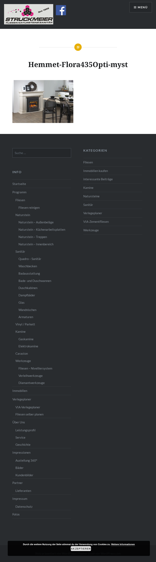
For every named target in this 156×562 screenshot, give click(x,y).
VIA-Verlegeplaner (27, 407)
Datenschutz (23, 506)
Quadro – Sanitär (29, 259)
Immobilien (19, 390)
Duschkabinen (27, 288)
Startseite (19, 184)
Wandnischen (27, 310)
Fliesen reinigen (29, 207)
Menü (142, 7)
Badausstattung (29, 273)
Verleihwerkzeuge (30, 375)
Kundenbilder (24, 475)
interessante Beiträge (98, 179)
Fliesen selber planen (29, 414)
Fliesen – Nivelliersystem (35, 368)
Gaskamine (26, 339)
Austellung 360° (26, 460)
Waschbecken (27, 266)
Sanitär (88, 205)
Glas (21, 302)
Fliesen (88, 162)
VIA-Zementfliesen (96, 221)
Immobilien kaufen (95, 171)
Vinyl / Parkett (25, 324)
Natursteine (91, 196)
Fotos (16, 514)
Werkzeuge (91, 230)
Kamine (88, 187)
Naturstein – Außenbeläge (36, 222)
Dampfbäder (26, 295)
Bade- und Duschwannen (34, 281)
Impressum (19, 498)
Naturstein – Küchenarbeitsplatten (41, 229)
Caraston (21, 353)
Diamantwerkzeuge (31, 383)
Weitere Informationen (123, 544)
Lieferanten (23, 490)
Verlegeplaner (92, 213)
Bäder (19, 468)
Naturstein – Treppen (32, 237)
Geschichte (22, 444)
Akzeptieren (81, 548)
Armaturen (25, 317)
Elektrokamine (28, 346)
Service (20, 437)
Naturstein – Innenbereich (35, 244)
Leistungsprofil (25, 430)
